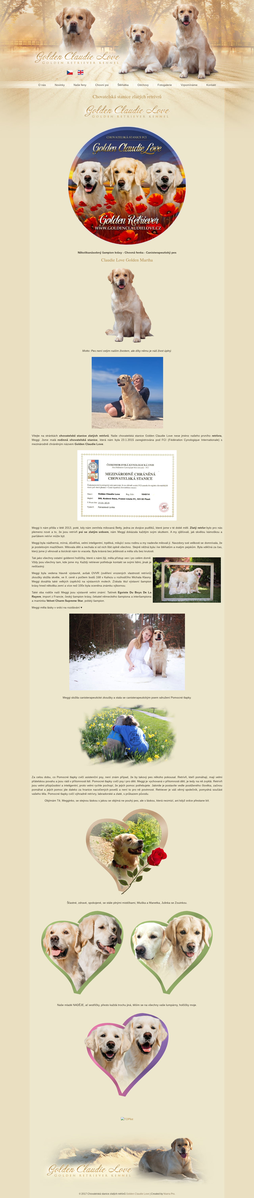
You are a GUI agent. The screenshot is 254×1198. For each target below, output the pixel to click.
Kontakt (211, 84)
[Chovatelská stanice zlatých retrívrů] (127, 521)
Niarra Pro (169, 1193)
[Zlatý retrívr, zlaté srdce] (127, 690)
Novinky (60, 84)
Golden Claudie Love (137, 1193)
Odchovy (143, 84)
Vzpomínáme (189, 84)
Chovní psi (102, 84)
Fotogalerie (165, 84)
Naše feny (80, 84)
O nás (42, 84)
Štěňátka (123, 84)
